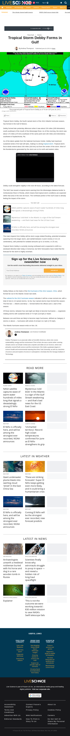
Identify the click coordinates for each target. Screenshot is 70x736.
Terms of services (27, 275)
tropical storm (48, 144)
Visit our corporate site (41, 689)
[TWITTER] (16, 335)
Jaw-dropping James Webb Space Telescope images (35, 649)
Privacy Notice (58, 275)
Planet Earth (46, 7)
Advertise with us (12, 715)
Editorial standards (13, 719)
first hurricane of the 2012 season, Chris (42, 291)
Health (28, 7)
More (62, 7)
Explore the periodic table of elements (35, 664)
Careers (51, 715)
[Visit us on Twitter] (21, 3)
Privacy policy (32, 710)
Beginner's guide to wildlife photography (50, 653)
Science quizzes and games (50, 647)
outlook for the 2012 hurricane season (20, 298)
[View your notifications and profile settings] (61, 3)
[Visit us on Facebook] (18, 3)
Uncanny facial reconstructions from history (35, 670)
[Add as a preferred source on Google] (35, 695)
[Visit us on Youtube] (28, 3)
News (53, 48)
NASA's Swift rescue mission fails (48, 12)
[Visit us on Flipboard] (31, 3)
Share (7, 115)
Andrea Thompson (27, 48)
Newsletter (63, 115)
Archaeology (19, 7)
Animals (9, 7)
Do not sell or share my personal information (56, 721)
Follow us (53, 115)
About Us (52, 704)
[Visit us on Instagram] (25, 3)
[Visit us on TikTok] (34, 3)
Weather (39, 35)
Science (36, 7)
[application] (35, 167)
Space (55, 7)
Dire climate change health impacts (22, 12)
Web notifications (34, 715)
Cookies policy (54, 710)
